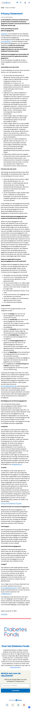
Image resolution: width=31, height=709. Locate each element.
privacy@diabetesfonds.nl (9, 386)
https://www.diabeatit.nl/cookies (11, 503)
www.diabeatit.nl (6, 41)
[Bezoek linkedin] (18, 705)
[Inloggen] (25, 2)
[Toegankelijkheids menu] (29, 707)
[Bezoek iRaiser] (15, 700)
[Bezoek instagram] (13, 705)
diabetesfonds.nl (15, 667)
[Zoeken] (21, 2)
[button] (29, 2)
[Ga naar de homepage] (6, 2)
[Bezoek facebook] (7, 705)
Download (4, 614)
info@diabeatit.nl (17, 464)
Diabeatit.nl (4, 34)
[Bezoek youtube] (24, 705)
